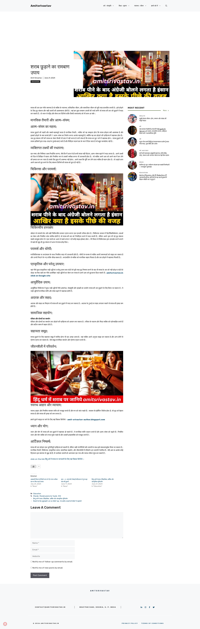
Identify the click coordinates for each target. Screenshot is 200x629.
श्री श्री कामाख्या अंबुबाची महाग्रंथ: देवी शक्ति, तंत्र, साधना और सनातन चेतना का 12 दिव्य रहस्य (154, 154)
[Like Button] (33, 466)
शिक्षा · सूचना (123, 6)
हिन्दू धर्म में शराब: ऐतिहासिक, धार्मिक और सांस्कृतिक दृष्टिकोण (50, 499)
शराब (59, 496)
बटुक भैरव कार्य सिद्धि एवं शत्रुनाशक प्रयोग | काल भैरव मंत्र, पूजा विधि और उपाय (154, 143)
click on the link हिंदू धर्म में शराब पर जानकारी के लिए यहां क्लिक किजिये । (57, 459)
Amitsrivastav (41, 5)
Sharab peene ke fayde (48, 496)
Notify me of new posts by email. (48, 568)
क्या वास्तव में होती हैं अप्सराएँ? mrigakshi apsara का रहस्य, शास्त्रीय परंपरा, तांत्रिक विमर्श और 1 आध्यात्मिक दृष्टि (153, 131)
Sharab (36, 496)
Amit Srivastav (36, 78)
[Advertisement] (100, 29)
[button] (166, 5)
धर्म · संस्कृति (107, 6)
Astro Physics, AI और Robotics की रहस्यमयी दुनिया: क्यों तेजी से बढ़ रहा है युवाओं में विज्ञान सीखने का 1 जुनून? (153, 177)
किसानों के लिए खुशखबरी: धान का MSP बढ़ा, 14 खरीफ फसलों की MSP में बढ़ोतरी (57, 501)
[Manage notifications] (5, 624)
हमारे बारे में (154, 6)
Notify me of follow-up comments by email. (53, 561)
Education (35, 81)
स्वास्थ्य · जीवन (139, 6)
